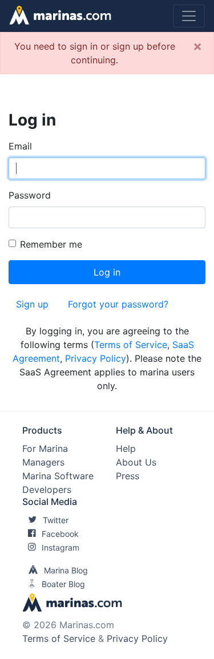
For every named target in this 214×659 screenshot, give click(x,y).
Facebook (60, 534)
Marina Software (58, 476)
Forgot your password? (118, 304)
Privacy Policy (95, 358)
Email (20, 146)
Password (30, 195)
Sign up (32, 304)
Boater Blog (63, 584)
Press (127, 476)
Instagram (60, 547)
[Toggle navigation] (189, 16)
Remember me (51, 244)
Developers (46, 489)
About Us (136, 462)
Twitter (55, 520)
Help (126, 448)
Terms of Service (130, 344)
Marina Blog (66, 570)
